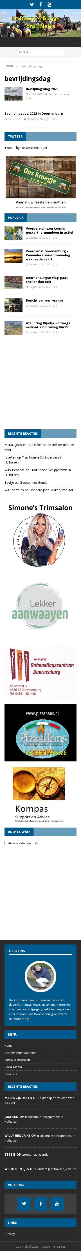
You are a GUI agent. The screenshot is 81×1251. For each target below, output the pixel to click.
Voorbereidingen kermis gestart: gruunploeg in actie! (49, 230)
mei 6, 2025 (36, 94)
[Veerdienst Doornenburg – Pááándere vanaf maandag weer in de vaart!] (13, 256)
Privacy (9, 1233)
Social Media (13, 1067)
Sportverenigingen (17, 1060)
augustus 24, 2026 (39, 237)
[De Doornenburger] (40, 34)
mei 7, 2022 (14, 119)
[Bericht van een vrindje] (13, 305)
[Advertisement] (40, 384)
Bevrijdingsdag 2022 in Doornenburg (33, 113)
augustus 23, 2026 (39, 264)
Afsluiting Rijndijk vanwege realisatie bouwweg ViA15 (48, 325)
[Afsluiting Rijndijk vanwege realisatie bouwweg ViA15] (13, 328)
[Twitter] (32, 4)
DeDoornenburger (59, 94)
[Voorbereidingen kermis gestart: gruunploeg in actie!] (13, 233)
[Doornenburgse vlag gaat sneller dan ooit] (13, 282)
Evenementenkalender (20, 1053)
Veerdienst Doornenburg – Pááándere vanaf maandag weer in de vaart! (48, 255)
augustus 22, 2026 (39, 305)
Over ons (10, 1074)
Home (8, 1045)
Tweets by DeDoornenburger (25, 147)
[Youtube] (49, 4)
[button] (75, 41)
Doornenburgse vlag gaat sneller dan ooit (47, 279)
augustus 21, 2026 (39, 332)
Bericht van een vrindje (44, 300)
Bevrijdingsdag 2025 (42, 89)
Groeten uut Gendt (33, 482)
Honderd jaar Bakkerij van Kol (51, 490)
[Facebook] (41, 4)
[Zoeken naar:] (40, 52)
